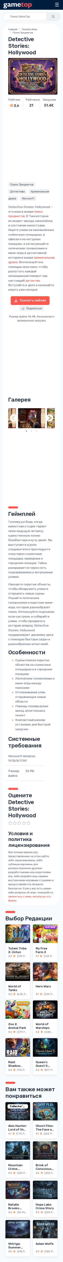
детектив (32, 280)
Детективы (17, 191)
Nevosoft (28, 198)
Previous (13, 418)
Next (49, 418)
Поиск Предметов (23, 32)
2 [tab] (31, 431)
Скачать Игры (29, 29)
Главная (12, 29)
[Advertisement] (31, 145)
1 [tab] (26, 431)
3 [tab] (36, 431)
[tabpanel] (31, 418)
